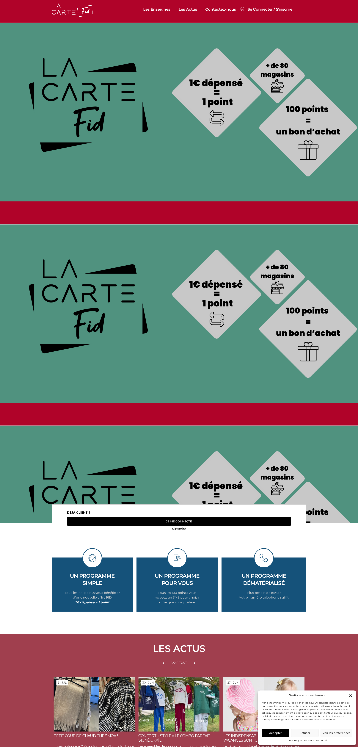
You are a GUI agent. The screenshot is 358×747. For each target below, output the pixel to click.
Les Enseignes (156, 9)
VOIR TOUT (179, 662)
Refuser (304, 733)
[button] (350, 695)
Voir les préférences (336, 733)
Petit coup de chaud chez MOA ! (86, 736)
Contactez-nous (220, 9)
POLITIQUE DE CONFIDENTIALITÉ (308, 740)
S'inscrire (179, 529)
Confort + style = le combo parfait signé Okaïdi (174, 738)
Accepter (275, 733)
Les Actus (188, 9)
